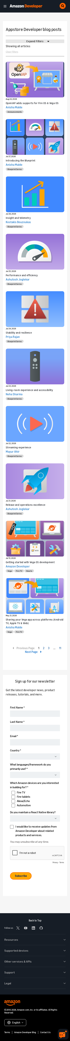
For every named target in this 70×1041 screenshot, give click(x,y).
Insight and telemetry (18, 217)
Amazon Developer (18, 566)
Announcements (15, 112)
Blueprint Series (15, 169)
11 (60, 648)
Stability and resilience (19, 332)
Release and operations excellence (25, 504)
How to (29, 571)
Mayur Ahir (13, 451)
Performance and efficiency (22, 275)
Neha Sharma (14, 394)
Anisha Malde (14, 107)
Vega (10, 571)
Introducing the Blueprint (20, 160)
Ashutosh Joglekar (18, 279)
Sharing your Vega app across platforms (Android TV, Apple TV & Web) (35, 621)
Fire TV (19, 571)
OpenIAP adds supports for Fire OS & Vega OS (32, 103)
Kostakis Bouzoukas (18, 222)
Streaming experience (18, 447)
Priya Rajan (13, 337)
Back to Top (35, 920)
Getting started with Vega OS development (30, 562)
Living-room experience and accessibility (29, 390)
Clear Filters (12, 51)
